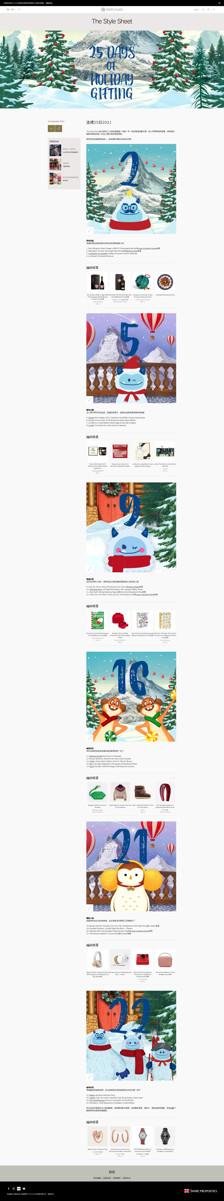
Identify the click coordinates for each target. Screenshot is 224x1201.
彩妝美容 (107, 1178)
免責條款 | (10, 1194)
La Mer (91, 425)
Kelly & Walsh (133, 587)
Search (19, 9)
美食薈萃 (117, 1178)
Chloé (91, 761)
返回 (220, 1178)
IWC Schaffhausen (97, 1100)
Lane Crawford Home (148, 248)
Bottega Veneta (95, 756)
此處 (172, 1108)
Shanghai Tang (95, 589)
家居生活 (126, 1178)
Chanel (91, 418)
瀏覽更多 (49, 3)
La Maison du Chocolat (97, 253)
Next (174, 778)
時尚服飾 (97, 1178)
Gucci (91, 766)
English (196, 9)
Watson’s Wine (132, 251)
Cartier (92, 1098)
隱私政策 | (17, 1194)
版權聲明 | (24, 1194)
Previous (170, 778)
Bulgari (92, 1095)
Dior (91, 764)
